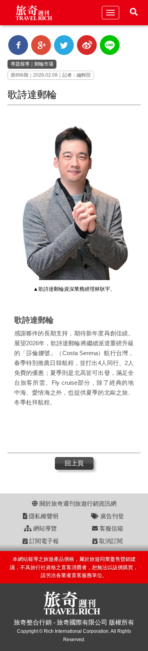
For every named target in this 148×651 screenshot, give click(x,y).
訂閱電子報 (43, 541)
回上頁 (74, 463)
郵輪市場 (43, 64)
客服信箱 (110, 528)
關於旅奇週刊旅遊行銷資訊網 (77, 503)
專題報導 (20, 64)
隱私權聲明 (42, 516)
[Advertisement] (70, 431)
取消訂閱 (110, 541)
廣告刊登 (111, 516)
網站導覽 (44, 528)
